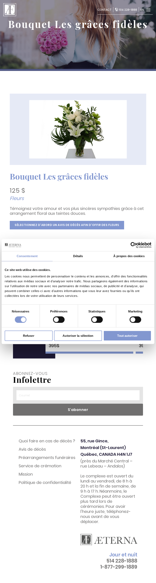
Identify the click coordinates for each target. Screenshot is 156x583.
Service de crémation (40, 466)
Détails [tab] (78, 256)
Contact (105, 10)
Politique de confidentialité (45, 482)
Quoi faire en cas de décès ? (47, 441)
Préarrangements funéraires (47, 457)
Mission (26, 474)
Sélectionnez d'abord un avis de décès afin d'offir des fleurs (67, 225)
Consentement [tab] (27, 256)
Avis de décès (32, 449)
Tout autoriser (127, 335)
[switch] (59, 319)
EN (142, 10)
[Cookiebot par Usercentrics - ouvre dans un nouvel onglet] (133, 245)
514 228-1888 (128, 10)
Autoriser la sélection (78, 335)
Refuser (28, 335)
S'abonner (78, 409)
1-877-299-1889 (118, 567)
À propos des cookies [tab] (129, 256)
